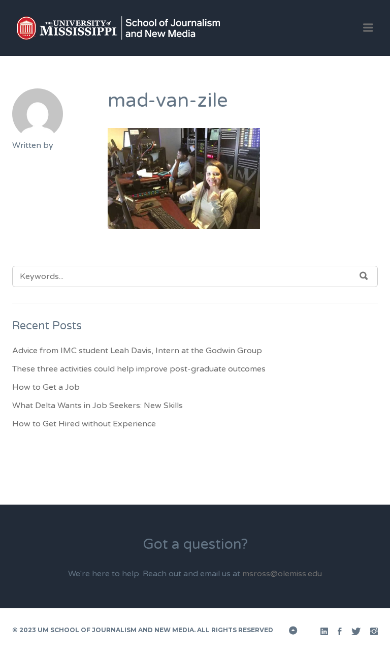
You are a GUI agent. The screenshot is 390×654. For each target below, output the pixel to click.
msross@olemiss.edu (282, 574)
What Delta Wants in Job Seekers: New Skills (97, 405)
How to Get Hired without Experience (84, 424)
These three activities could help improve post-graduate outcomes (139, 369)
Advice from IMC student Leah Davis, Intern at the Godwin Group (137, 351)
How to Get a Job (46, 387)
